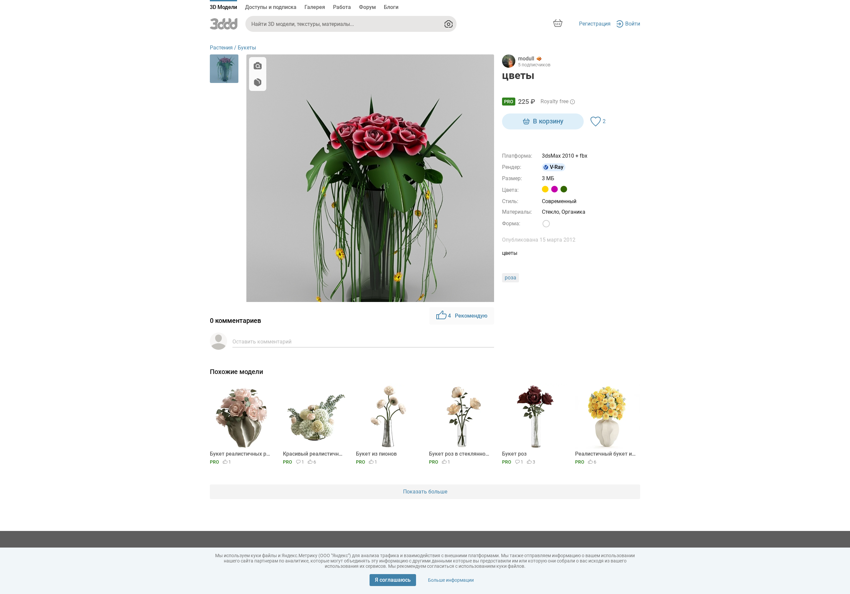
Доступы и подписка (271, 7)
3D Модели (223, 7)
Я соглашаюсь (393, 580)
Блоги (391, 7)
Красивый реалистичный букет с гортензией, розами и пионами (314, 454)
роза (510, 277)
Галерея (314, 7)
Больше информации (451, 580)
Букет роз (514, 454)
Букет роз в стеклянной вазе (460, 454)
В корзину (548, 121)
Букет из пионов (376, 454)
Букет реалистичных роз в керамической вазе (241, 454)
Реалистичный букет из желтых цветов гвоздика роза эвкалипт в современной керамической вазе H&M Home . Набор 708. (606, 454)
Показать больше (425, 491)
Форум (367, 7)
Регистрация (595, 24)
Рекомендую (467, 316)
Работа (342, 7)
